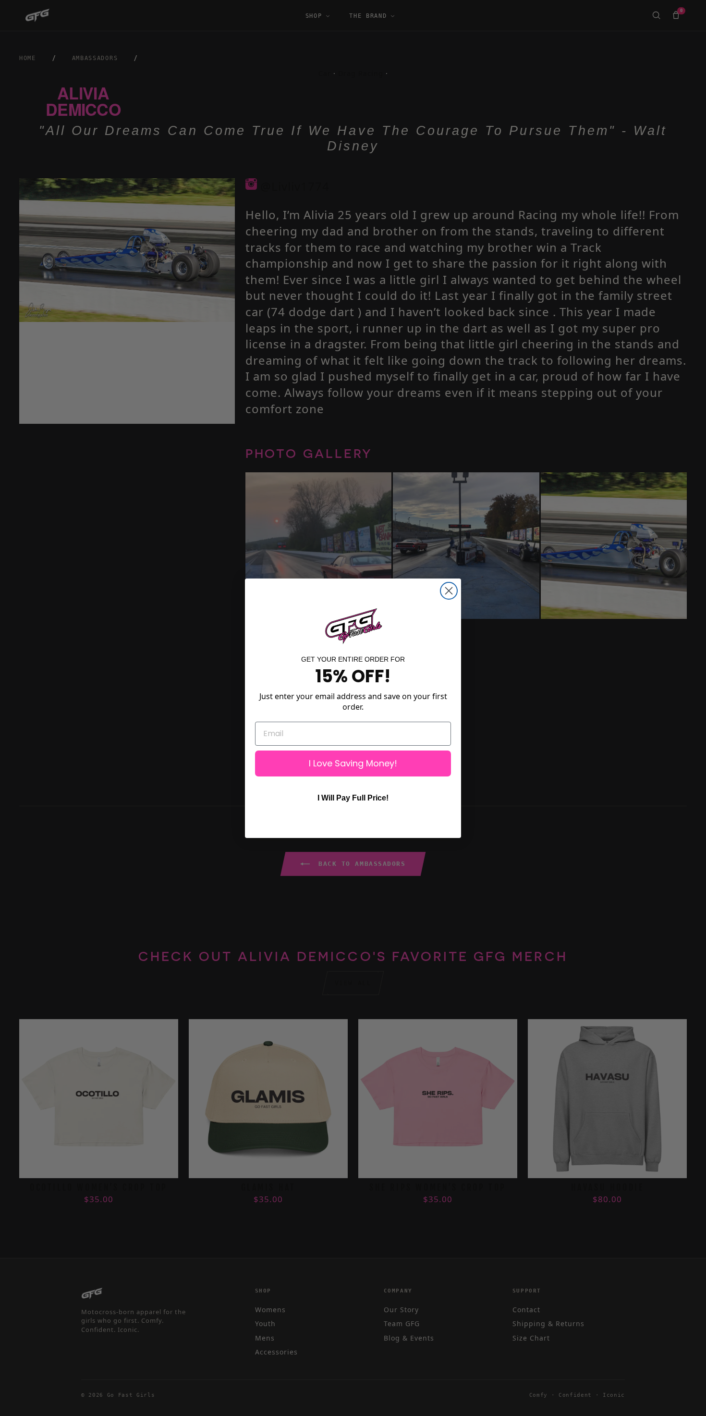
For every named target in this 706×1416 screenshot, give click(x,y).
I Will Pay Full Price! (353, 798)
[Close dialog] (448, 590)
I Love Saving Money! (353, 763)
